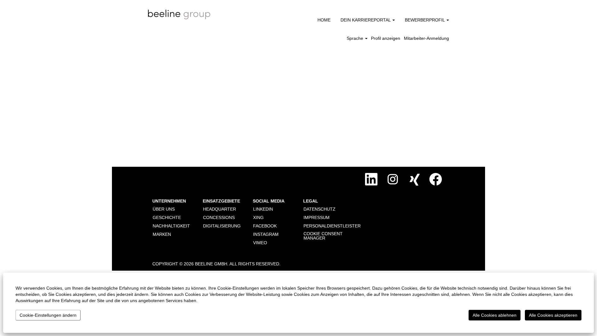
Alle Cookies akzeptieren (553, 315)
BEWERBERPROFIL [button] (425, 19)
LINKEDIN (263, 209)
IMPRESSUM (316, 217)
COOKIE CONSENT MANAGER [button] (323, 235)
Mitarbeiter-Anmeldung (426, 38)
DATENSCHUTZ (319, 209)
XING (258, 217)
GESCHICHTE (167, 217)
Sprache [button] (355, 38)
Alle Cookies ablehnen (494, 315)
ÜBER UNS (164, 209)
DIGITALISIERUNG (222, 225)
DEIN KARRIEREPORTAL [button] (366, 19)
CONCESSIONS (219, 217)
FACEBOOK (265, 225)
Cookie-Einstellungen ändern (48, 315)
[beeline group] (179, 14)
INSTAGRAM (266, 234)
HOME (324, 19)
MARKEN (162, 234)
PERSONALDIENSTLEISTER (332, 225)
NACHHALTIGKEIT (171, 225)
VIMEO (260, 242)
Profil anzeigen (385, 38)
